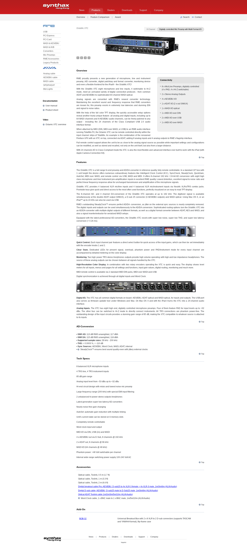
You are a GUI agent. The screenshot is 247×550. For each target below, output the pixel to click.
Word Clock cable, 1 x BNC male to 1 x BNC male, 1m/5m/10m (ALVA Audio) (115, 498)
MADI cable (48, 81)
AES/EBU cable (50, 77)
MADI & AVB (48, 47)
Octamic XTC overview (56, 124)
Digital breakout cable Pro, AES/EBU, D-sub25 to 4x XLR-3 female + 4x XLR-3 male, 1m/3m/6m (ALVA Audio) (127, 486)
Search (186, 17)
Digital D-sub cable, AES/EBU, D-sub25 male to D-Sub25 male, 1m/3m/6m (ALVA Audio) (118, 490)
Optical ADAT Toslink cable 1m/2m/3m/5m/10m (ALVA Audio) (105, 494)
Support (141, 537)
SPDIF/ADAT (49, 85)
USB (45, 32)
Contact (198, 17)
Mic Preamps (49, 55)
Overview (80, 17)
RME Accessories (51, 59)
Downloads (128, 537)
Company (154, 537)
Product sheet (52, 110)
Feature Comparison (100, 17)
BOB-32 (83, 518)
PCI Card (47, 39)
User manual (51, 105)
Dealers (115, 537)
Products (102, 537)
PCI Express (48, 35)
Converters (48, 51)
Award (118, 17)
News (91, 537)
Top (202, 157)
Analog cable (49, 73)
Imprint (123, 542)
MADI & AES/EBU (51, 43)
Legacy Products (50, 62)
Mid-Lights (48, 89)
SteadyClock (86, 349)
